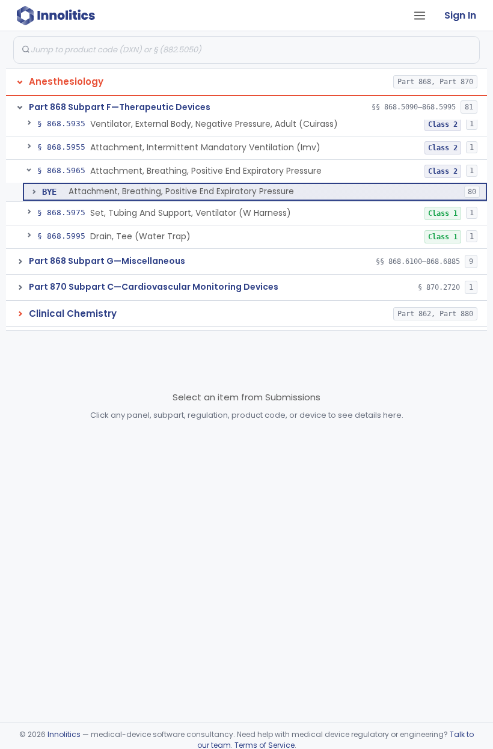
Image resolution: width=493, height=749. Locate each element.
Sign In (460, 15)
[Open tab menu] (419, 15)
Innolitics (64, 734)
